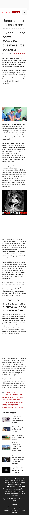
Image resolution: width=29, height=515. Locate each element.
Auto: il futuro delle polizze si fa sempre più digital (18, 437)
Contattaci (14, 500)
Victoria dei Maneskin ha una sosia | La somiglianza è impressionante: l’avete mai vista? (13, 404)
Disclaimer (15, 512)
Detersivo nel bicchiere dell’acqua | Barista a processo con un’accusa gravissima (18, 459)
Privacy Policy (21, 510)
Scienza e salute (10, 392)
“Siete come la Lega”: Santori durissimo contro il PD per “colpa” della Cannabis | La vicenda (13, 397)
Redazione (13, 510)
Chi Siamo (6, 510)
